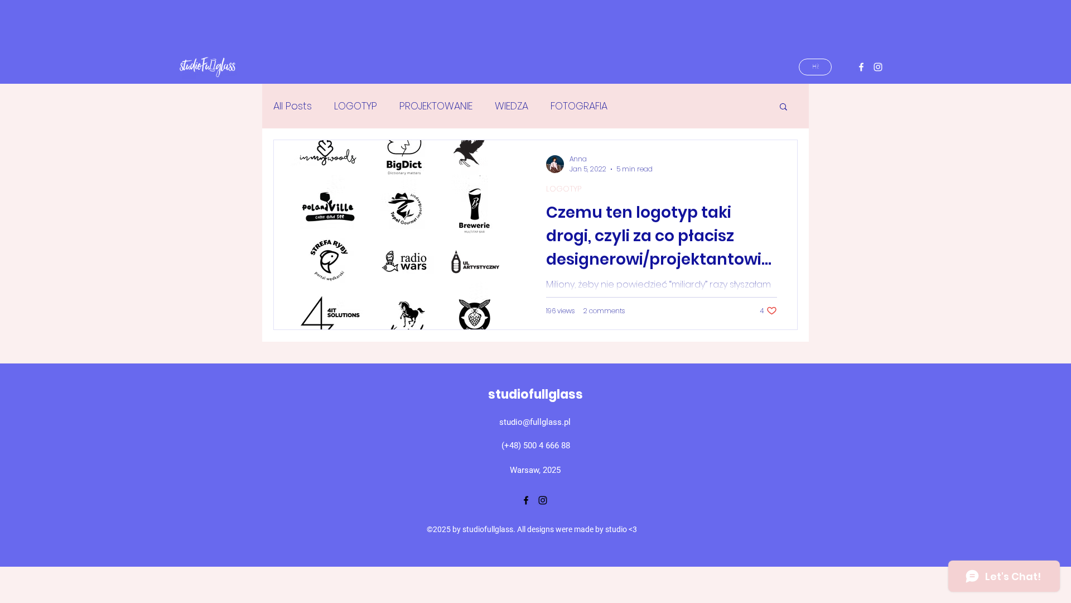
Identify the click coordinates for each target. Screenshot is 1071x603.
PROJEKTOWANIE (435, 106)
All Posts (292, 106)
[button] (783, 107)
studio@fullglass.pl (535, 422)
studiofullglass (535, 394)
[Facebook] (861, 67)
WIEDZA (511, 106)
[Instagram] (878, 67)
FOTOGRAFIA (579, 106)
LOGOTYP (355, 106)
